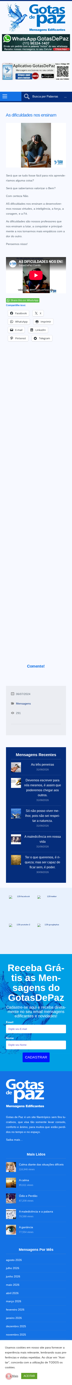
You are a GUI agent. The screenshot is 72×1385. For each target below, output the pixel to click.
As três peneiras (42, 764)
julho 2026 (12, 1268)
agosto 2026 (14, 1260)
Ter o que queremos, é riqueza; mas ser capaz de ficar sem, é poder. (42, 862)
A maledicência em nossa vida (42, 839)
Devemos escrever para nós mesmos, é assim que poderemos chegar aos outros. (42, 788)
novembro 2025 (16, 1334)
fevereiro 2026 (15, 1309)
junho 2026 (13, 1276)
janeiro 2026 (14, 1317)
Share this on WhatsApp (25, 300)
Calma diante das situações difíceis (41, 1164)
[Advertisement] (36, 508)
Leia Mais (12, 1375)
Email (9, 1022)
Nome (10, 1038)
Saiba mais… (14, 1139)
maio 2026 (12, 1284)
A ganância (26, 1227)
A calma (24, 1180)
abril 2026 (12, 1293)
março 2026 (13, 1301)
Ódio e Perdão (28, 1195)
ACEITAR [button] (29, 1375)
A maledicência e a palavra (36, 1211)
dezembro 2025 (16, 1326)
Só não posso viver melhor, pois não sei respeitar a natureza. (42, 815)
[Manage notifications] (9, 1376)
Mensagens (23, 703)
